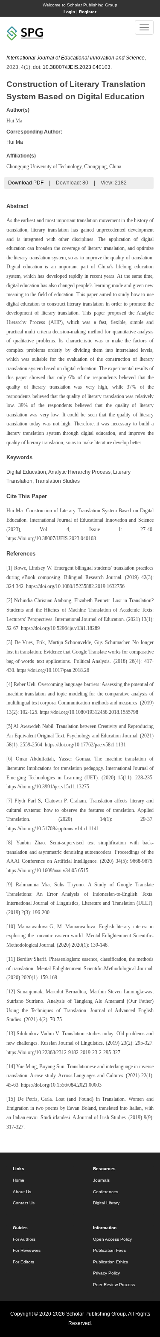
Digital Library (106, 1202)
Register (87, 11)
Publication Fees (109, 1250)
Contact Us (24, 1202)
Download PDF (26, 182)
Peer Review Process (114, 1284)
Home (18, 1180)
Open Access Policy (112, 1239)
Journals (101, 1180)
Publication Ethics (110, 1262)
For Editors (23, 1262)
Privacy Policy (106, 1273)
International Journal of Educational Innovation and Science (75, 57)
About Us (22, 1191)
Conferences (105, 1191)
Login (69, 11)
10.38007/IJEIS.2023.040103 (77, 67)
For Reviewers (27, 1250)
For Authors (24, 1239)
